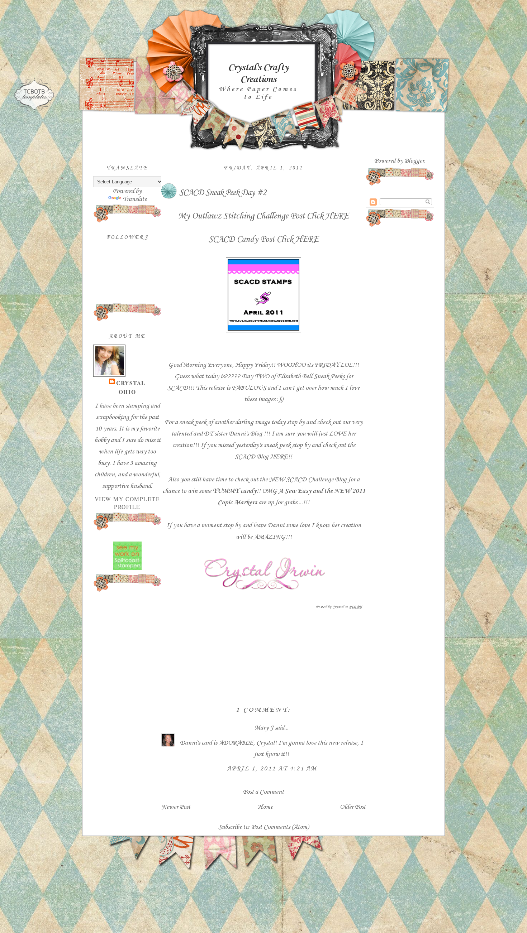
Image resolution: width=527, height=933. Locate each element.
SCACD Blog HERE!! (263, 457)
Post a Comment (263, 792)
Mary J (264, 728)
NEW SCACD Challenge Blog (308, 480)
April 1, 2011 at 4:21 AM (272, 769)
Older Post (353, 807)
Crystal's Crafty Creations (258, 73)
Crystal (131, 383)
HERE (337, 216)
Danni (276, 525)
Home (265, 807)
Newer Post (175, 807)
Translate (135, 199)
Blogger (414, 161)
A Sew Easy (296, 491)
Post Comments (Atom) (280, 827)
